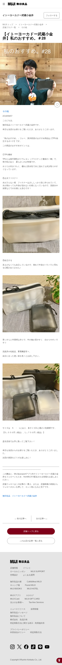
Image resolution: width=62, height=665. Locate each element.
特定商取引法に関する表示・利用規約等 (27, 623)
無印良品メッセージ (18, 612)
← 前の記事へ (20, 518)
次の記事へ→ (42, 518)
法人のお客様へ (17, 602)
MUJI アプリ (15, 595)
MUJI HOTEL (32, 589)
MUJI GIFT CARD (32, 599)
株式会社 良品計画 (18, 619)
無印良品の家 (16, 582)
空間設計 (14, 575)
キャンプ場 (15, 585)
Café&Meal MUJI (34, 582)
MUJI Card (14, 599)
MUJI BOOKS (16, 589)
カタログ (30, 595)
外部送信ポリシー (17, 632)
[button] (4, 4)
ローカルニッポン (17, 571)
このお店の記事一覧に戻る (31, 541)
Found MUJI (30, 585)
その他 (6, 111)
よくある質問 (28, 575)
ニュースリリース (17, 609)
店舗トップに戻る (31, 531)
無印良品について (17, 616)
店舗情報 (14, 568)
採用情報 (34, 609)
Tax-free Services (36, 602)
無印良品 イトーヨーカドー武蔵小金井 (20, 496)
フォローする (51, 15)
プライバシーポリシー (19, 629)
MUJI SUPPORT (38, 571)
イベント (27, 568)
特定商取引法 (36, 632)
